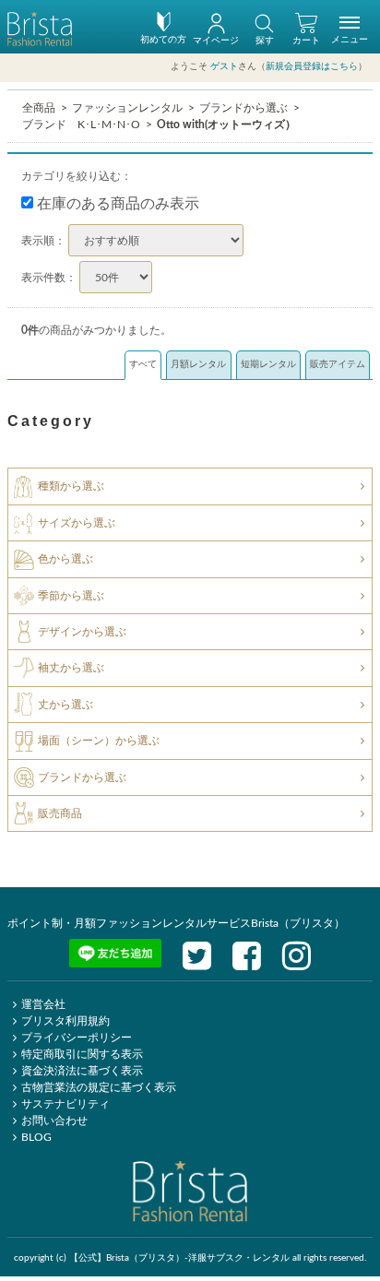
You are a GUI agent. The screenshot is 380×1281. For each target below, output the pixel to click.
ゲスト (224, 66)
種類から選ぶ (71, 486)
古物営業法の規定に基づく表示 (98, 1087)
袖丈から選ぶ (71, 667)
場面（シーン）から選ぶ (99, 740)
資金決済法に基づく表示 (82, 1070)
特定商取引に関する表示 (82, 1054)
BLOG (36, 1137)
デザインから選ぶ (82, 631)
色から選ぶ (65, 558)
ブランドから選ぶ (243, 107)
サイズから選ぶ (76, 522)
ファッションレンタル (127, 107)
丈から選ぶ (65, 704)
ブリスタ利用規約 (65, 1020)
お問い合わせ (54, 1120)
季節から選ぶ (71, 594)
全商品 (38, 107)
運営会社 (43, 1004)
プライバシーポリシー (76, 1037)
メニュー (349, 39)
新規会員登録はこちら (312, 66)
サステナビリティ (65, 1103)
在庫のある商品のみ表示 (116, 203)
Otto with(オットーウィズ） (226, 124)
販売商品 (60, 813)
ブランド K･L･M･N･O (81, 124)
